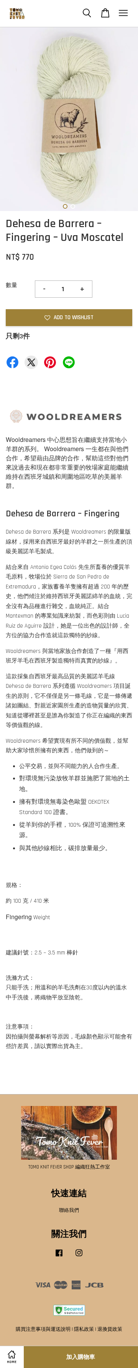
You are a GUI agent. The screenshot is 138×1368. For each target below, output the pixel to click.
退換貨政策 (109, 1329)
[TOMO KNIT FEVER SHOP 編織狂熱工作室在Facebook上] (59, 1257)
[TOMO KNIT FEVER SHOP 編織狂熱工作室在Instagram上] (79, 1257)
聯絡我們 (69, 1210)
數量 (11, 285)
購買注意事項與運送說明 (43, 1329)
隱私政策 (84, 1329)
